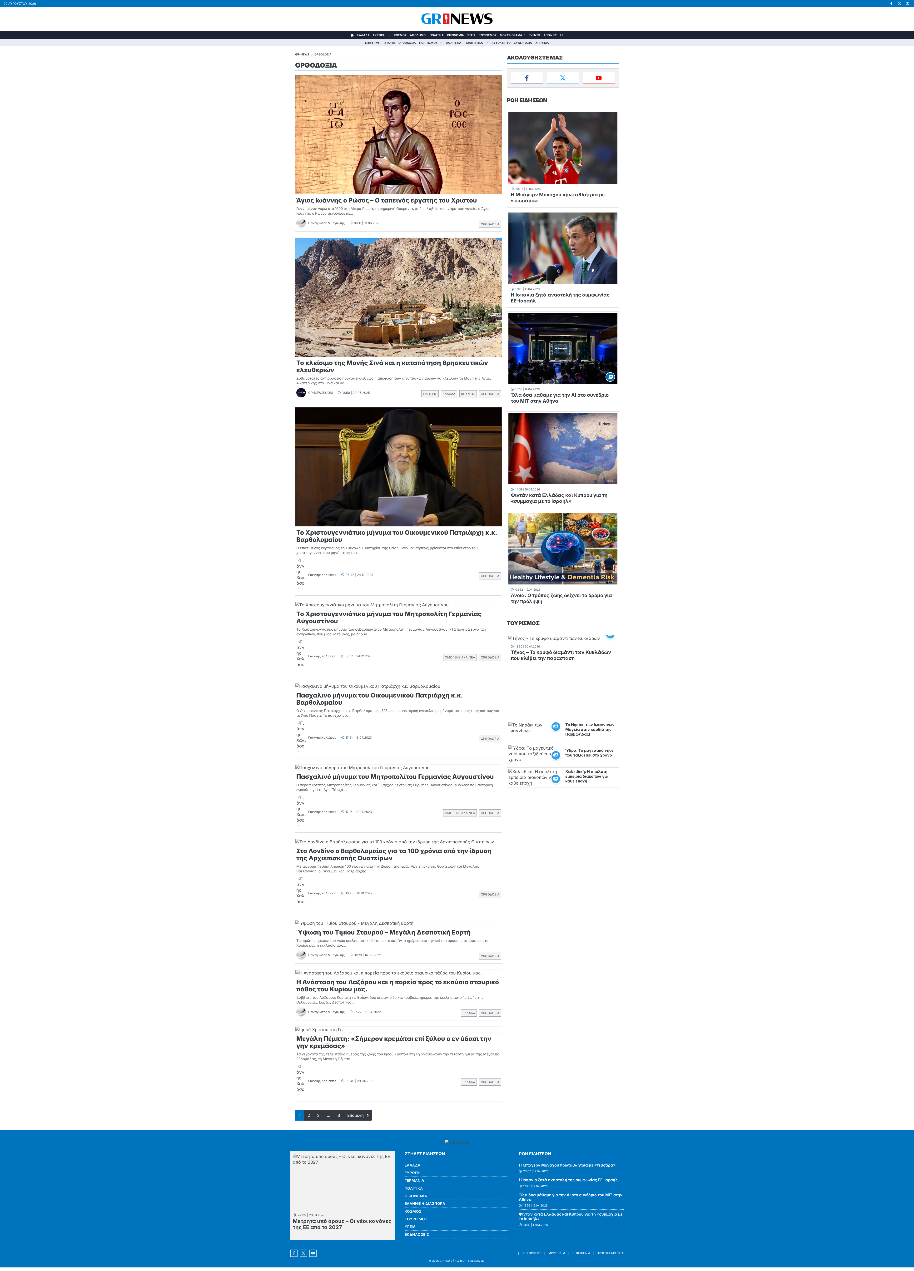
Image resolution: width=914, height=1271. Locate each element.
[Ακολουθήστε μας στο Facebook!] (891, 3)
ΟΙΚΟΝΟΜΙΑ (455, 35)
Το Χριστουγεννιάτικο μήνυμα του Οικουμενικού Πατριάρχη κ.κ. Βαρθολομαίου (396, 536)
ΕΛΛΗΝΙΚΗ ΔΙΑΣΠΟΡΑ (425, 1203)
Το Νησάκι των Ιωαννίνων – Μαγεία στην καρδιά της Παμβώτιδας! (591, 729)
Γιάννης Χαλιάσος (322, 575)
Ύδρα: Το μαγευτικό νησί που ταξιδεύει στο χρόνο (589, 752)
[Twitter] (563, 78)
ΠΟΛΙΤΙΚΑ (437, 35)
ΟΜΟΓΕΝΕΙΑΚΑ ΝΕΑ (460, 657)
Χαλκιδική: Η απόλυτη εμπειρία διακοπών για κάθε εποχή (586, 776)
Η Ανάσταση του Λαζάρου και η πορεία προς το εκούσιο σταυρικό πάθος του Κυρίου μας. (397, 985)
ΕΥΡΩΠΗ (379, 35)
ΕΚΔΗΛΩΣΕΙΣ (417, 1234)
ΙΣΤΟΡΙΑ (389, 43)
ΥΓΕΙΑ (471, 35)
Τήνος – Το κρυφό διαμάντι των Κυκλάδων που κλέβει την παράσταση (561, 655)
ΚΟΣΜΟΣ (400, 35)
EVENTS (534, 35)
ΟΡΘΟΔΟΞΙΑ (407, 43)
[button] (562, 35)
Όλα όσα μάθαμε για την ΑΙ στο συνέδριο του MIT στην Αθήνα (570, 1197)
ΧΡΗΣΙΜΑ (542, 43)
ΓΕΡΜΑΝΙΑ (414, 1180)
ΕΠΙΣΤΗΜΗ (372, 43)
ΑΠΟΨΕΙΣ (550, 35)
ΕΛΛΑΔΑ (363, 35)
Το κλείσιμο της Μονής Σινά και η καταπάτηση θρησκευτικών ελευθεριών (392, 366)
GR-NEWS (446, 1260)
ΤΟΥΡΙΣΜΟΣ (488, 35)
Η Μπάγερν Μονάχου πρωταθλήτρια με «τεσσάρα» (567, 1165)
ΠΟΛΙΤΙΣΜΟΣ (428, 43)
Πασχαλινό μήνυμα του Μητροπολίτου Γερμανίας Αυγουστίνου (395, 776)
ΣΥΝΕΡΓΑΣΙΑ (523, 43)
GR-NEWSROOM (320, 393)
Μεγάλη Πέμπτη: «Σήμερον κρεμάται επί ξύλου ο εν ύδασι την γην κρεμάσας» (393, 1042)
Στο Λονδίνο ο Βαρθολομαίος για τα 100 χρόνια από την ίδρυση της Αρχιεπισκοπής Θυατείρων (394, 854)
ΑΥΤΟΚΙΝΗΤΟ (501, 43)
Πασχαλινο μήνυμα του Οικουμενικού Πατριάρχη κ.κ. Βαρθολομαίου (379, 699)
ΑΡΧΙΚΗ (352, 35)
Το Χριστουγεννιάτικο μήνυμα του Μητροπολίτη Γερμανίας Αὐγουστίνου (389, 617)
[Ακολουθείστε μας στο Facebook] (294, 1253)
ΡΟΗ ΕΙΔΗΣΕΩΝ (527, 100)
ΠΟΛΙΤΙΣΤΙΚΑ (474, 43)
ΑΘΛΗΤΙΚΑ (453, 43)
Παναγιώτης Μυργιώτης (326, 223)
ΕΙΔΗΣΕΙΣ (430, 394)
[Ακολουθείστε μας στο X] (303, 1253)
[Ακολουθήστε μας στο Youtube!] (907, 3)
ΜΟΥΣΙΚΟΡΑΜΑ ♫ (512, 35)
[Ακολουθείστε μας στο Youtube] (313, 1253)
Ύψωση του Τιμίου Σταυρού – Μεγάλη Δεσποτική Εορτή (383, 932)
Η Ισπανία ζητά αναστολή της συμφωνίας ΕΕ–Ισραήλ (568, 1179)
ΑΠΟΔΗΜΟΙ (418, 35)
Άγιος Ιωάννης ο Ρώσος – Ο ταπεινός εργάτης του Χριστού (386, 200)
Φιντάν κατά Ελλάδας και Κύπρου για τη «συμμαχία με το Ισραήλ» (559, 498)
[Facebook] (527, 78)
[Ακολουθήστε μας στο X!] (899, 3)
